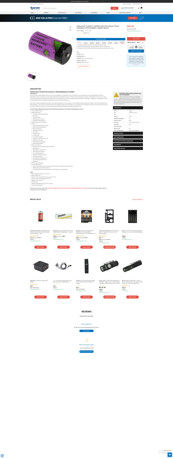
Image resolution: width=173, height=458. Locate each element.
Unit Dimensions (119, 137)
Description (35, 89)
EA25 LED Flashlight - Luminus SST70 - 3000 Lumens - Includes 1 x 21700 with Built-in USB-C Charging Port (132, 282)
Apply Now (133, 18)
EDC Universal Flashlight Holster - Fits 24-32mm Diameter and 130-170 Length (86, 282)
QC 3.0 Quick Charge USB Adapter (38, 281)
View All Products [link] (137, 199)
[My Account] (138, 8)
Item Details (117, 108)
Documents (117, 144)
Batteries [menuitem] (78, 12)
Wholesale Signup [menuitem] (124, 12)
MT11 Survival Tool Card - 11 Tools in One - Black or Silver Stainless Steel (109, 232)
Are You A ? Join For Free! (36, 4)
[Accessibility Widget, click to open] (2, 455)
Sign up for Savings (127, 4)
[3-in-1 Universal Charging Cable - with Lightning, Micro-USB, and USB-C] (63, 266)
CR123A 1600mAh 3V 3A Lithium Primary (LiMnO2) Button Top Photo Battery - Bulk (40, 232)
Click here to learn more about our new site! (102, 1)
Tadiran (82, 30)
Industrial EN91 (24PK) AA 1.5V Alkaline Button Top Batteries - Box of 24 (63, 231)
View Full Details (84, 66)
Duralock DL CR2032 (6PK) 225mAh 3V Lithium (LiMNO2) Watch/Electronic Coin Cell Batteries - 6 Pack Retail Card (86, 232)
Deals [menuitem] (32, 12)
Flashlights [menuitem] (62, 12)
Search (114, 8)
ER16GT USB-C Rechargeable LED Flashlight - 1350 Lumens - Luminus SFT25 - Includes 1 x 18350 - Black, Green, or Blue (109, 282)
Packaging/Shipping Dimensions (123, 141)
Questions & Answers (86, 316)
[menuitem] (37, 4)
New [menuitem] (140, 12)
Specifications (118, 133)
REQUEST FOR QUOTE (136, 51)
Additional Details (119, 148)
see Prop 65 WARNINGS (134, 130)
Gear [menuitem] (108, 12)
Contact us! (136, 64)
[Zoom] (50, 48)
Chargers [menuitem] (94, 12)
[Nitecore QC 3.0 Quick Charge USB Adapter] (40, 266)
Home (31, 23)
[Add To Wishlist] (71, 27)
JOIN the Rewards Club (137, 4)
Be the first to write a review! (86, 351)
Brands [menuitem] (46, 12)
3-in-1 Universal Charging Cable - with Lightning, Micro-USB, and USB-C (62, 281)
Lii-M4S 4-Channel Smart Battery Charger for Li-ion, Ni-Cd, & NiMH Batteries (132, 231)
